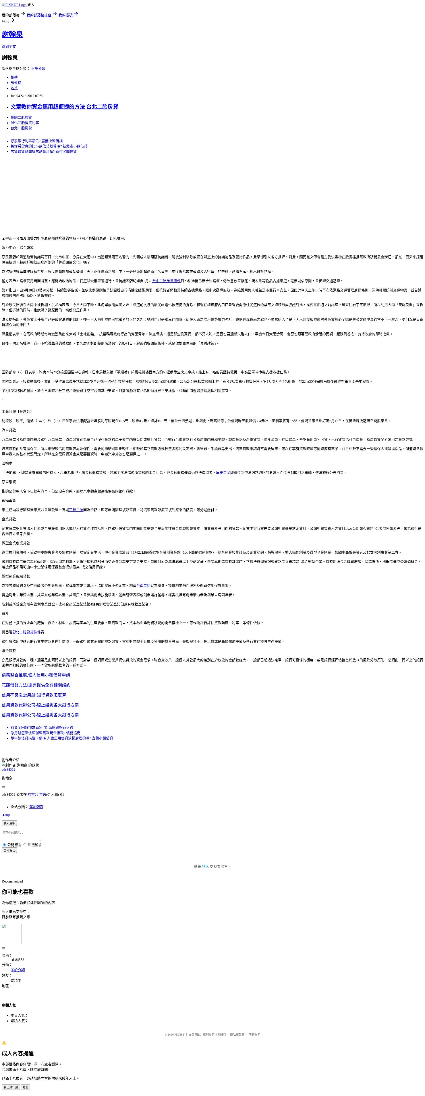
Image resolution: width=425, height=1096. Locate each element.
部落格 (16, 83)
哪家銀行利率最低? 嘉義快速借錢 (37, 141)
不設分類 (38, 68)
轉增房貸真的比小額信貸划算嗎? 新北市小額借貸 (49, 146)
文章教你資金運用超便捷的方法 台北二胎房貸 (64, 107)
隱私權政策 (237, 1034)
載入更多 (9, 823)
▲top (6, 815)
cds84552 (8, 769)
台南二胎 (143, 586)
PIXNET (179, 1034)
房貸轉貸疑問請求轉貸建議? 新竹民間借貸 (44, 151)
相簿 (14, 77)
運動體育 (36, 807)
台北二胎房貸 (21, 128)
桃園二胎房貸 (21, 117)
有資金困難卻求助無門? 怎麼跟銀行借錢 (42, 727)
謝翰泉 (12, 34)
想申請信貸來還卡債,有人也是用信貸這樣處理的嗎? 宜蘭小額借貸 (62, 738)
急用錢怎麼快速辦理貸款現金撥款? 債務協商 (45, 733)
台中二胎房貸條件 (166, 281)
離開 (25, 1087)
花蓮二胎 (76, 510)
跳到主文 (9, 46)
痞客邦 (33, 794)
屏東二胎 (223, 473)
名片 (14, 88)
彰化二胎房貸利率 (25, 123)
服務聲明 (254, 1034)
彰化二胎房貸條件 (26, 632)
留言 (42, 794)
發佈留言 (9, 850)
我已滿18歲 (11, 1087)
